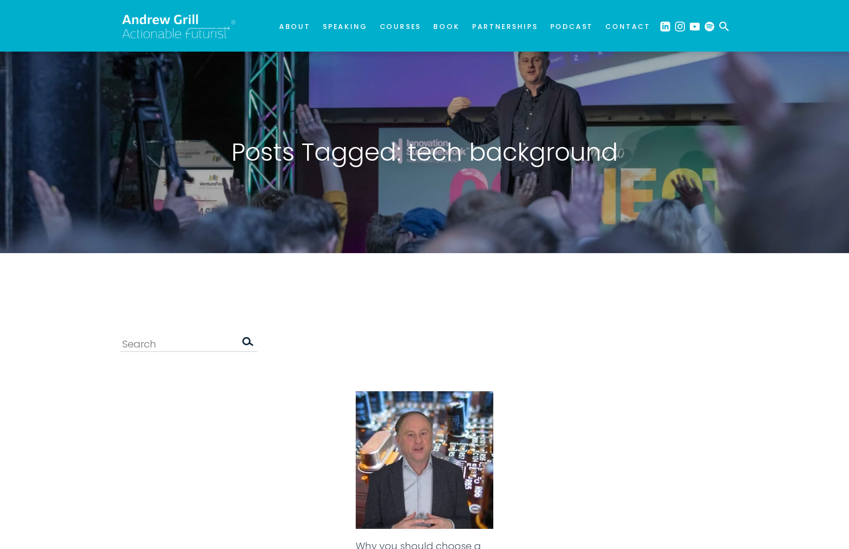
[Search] (248, 343)
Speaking (345, 26)
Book (446, 26)
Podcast (572, 26)
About (295, 26)
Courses (401, 26)
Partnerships (505, 26)
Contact (628, 26)
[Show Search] (724, 26)
